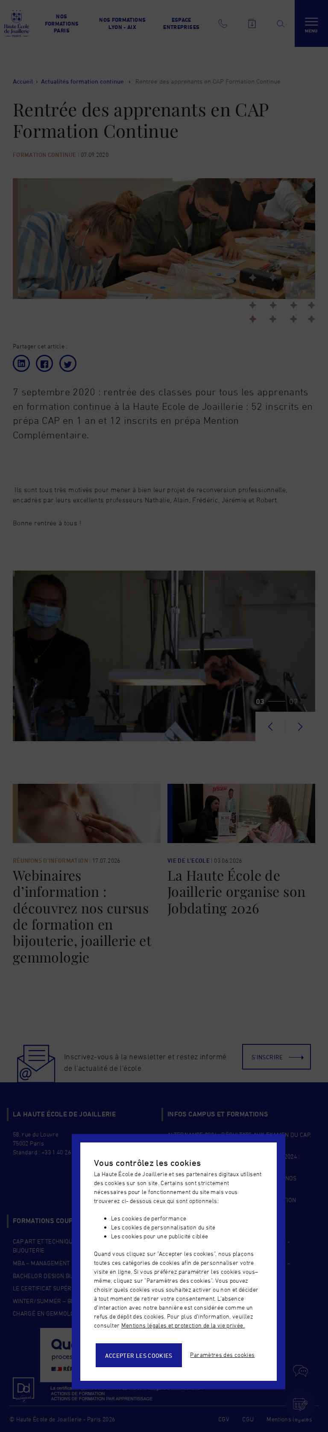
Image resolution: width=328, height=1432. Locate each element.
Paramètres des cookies (222, 1354)
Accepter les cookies (139, 1355)
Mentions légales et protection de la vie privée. (183, 1325)
